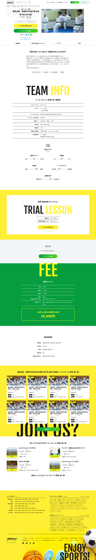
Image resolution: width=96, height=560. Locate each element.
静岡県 (19, 505)
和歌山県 (34, 508)
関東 (12, 501)
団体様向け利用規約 (73, 538)
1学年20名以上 (63, 519)
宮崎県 (33, 512)
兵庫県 (19, 508)
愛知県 (22, 505)
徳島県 (36, 510)
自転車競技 (61, 502)
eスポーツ (78, 508)
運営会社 (80, 538)
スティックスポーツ (62, 508)
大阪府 (16, 508)
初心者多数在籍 (54, 72)
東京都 (16, 501)
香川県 (33, 510)
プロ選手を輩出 (61, 524)
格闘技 (59, 500)
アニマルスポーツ (53, 508)
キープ (67, 2)
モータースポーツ (79, 505)
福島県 (36, 499)
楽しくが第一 (60, 521)
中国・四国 (42, 121)
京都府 (22, 508)
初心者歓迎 (46, 72)
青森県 (19, 499)
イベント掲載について (61, 540)
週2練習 (62, 72)
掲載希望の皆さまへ (26, 540)
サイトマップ (83, 540)
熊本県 (26, 512)
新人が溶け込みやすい (36, 72)
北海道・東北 (10, 499)
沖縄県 (41, 512)
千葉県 (27, 501)
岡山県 (16, 510)
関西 (12, 508)
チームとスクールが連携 (78, 519)
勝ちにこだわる (53, 521)
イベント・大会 (51, 2)
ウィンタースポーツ (82, 502)
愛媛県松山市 (28, 451)
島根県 (26, 510)
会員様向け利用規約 (64, 538)
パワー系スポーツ (53, 505)
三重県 (26, 505)
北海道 (16, 499)
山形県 (33, 499)
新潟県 (22, 503)
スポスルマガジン (69, 540)
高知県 (43, 510)
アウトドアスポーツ (70, 505)
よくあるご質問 (46, 538)
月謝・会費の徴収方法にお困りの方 (48, 540)
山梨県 (16, 503)
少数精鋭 (70, 519)
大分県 (29, 512)
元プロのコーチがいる (54, 519)
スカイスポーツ (62, 505)
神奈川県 (20, 501)
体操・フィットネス (53, 502)
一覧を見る (47, 429)
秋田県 (29, 499)
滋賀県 (26, 508)
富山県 (26, 503)
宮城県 (26, 499)
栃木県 (34, 501)
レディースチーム (81, 530)
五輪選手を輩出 (69, 524)
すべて (84, 496)
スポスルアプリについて (36, 540)
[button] (62, 34)
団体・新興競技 (74, 502)
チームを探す (24, 538)
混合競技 (67, 502)
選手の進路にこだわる (65, 527)
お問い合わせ (76, 540)
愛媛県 (47, 121)
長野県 (19, 503)
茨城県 (30, 501)
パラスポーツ (52, 511)
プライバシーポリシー (55, 538)
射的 (64, 500)
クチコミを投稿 (27, 31)
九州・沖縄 (10, 512)
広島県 (19, 510)
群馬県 (37, 501)
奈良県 (29, 508)
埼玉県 (23, 501)
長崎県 (22, 512)
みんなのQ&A (60, 2)
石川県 (29, 503)
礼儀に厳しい (79, 521)
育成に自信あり (61, 530)
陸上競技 (77, 500)
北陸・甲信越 (10, 503)
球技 (51, 500)
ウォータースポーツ (70, 500)
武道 (41, 105)
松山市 (52, 121)
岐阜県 (16, 505)
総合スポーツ (84, 508)
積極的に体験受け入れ (78, 524)
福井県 (33, 503)
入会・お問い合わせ (26, 26)
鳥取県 (22, 510)
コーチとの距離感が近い (71, 530)
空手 (45, 105)
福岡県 (16, 512)
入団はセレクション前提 (54, 527)
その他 (58, 511)
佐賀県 (19, 512)
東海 (12, 505)
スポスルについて (39, 538)
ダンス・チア (84, 500)
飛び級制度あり (53, 524)
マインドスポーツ (71, 508)
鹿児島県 (37, 512)
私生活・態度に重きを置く (69, 521)
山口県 (29, 510)
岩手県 (22, 499)
